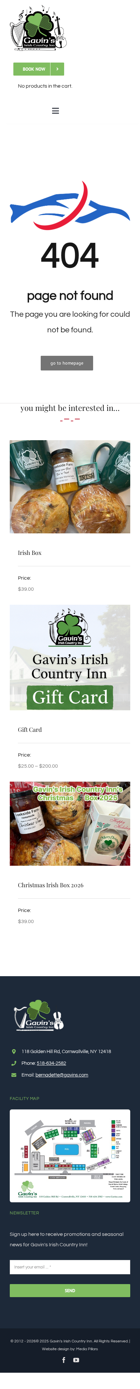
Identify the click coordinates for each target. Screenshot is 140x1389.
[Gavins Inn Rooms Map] (70, 1112)
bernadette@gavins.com (61, 1075)
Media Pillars (87, 1349)
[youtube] (76, 1360)
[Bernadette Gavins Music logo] (38, 7)
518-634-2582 (51, 1063)
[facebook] (64, 1360)
